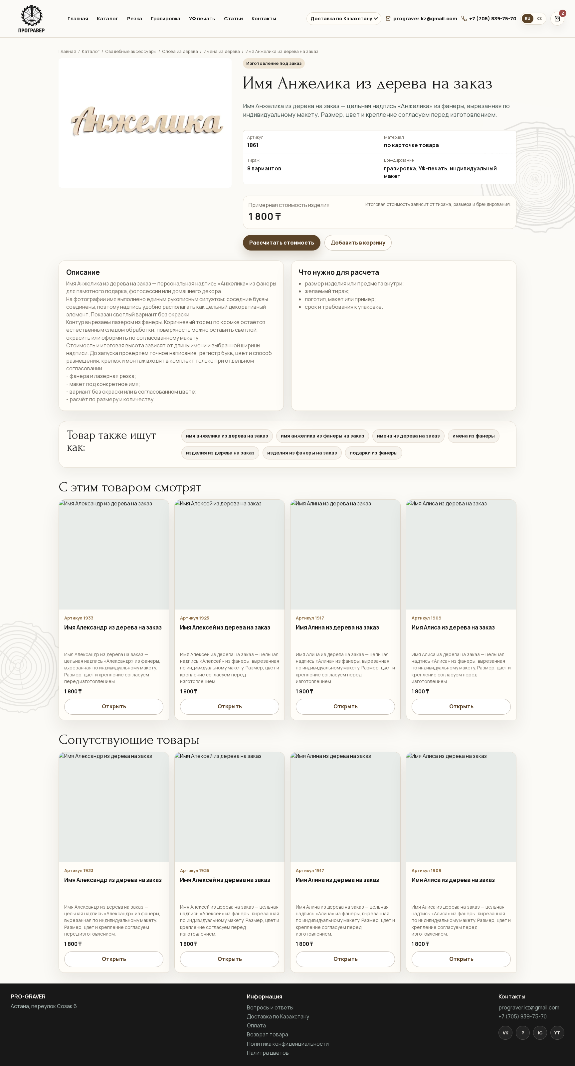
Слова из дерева (180, 51)
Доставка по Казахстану (341, 18)
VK (505, 1033)
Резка (134, 18)
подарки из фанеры (374, 452)
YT (557, 1033)
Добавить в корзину (358, 242)
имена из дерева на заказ (408, 436)
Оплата (256, 1025)
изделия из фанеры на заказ (302, 452)
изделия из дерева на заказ (220, 452)
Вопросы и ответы (270, 1007)
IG (540, 1033)
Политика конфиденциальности (288, 1043)
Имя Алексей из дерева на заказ (225, 627)
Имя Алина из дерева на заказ (337, 627)
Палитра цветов (268, 1052)
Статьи (233, 18)
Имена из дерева (222, 51)
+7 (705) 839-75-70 (492, 18)
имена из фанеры (474, 436)
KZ (539, 18)
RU (527, 18)
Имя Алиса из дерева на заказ (453, 627)
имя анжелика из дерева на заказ (227, 436)
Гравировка (165, 18)
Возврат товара (267, 1034)
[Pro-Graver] (33, 19)
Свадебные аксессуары (130, 51)
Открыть (114, 706)
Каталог (107, 18)
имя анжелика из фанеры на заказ (322, 436)
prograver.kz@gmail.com (425, 18)
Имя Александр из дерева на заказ (113, 627)
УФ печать (202, 18)
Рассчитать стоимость (281, 242)
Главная (78, 18)
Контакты (264, 18)
